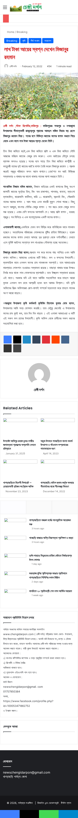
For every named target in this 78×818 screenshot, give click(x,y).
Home (10, 31)
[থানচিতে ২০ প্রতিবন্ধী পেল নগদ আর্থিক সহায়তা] (15, 596)
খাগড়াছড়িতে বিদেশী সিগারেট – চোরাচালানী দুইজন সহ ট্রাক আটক (18, 484)
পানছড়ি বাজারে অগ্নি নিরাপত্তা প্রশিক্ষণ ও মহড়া (51, 538)
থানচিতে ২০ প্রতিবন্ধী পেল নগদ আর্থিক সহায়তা (50, 591)
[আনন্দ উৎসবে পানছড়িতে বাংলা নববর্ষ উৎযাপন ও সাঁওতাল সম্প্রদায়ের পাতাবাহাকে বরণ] (58, 427)
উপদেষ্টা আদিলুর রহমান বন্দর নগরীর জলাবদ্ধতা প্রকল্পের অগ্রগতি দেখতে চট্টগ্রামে (19, 445)
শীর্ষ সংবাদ (35, 40)
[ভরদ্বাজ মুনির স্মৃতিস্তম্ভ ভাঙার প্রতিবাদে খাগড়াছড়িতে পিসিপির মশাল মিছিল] (15, 578)
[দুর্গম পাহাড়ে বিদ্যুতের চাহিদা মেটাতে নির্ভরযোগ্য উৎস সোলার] (15, 561)
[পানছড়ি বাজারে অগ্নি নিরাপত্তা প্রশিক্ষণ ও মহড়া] (15, 543)
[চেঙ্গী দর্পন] (26, 7)
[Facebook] (8, 340)
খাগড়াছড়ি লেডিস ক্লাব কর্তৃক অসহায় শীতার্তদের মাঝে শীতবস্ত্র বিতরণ (57, 484)
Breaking (22, 31)
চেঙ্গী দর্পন (13, 66)
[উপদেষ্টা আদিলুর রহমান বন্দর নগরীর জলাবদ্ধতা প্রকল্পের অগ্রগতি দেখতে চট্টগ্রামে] (20, 427)
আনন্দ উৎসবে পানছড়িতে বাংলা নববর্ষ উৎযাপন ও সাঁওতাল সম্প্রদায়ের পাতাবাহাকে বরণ (56, 445)
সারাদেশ (47, 40)
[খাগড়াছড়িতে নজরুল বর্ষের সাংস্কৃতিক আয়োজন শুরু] (15, 525)
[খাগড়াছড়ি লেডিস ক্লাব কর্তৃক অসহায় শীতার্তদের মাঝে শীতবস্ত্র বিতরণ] (58, 469)
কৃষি (23, 40)
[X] (17, 340)
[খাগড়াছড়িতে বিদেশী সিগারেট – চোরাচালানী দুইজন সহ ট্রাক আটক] (20, 469)
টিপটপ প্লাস (66, 802)
